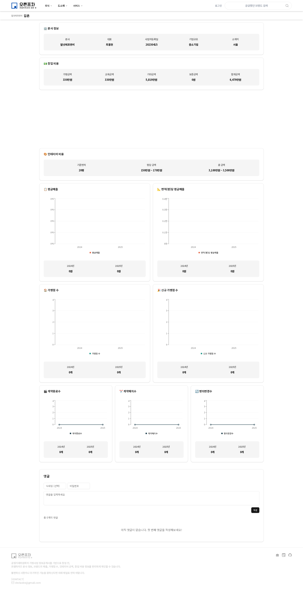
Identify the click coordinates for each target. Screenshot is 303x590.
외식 (47, 5)
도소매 (61, 5)
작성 (255, 510)
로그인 (218, 5)
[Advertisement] (151, 119)
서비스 (76, 5)
